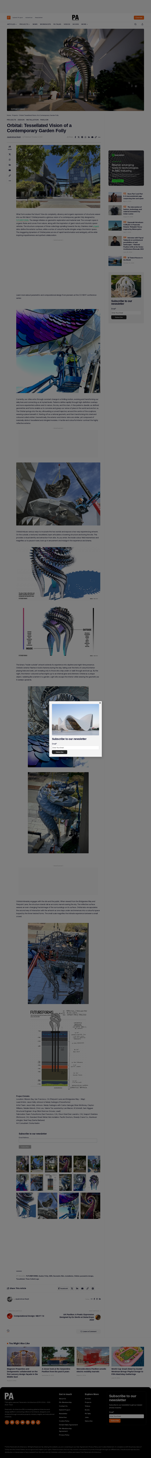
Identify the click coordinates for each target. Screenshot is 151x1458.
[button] (100, 703)
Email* (54, 744)
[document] (75, 729)
